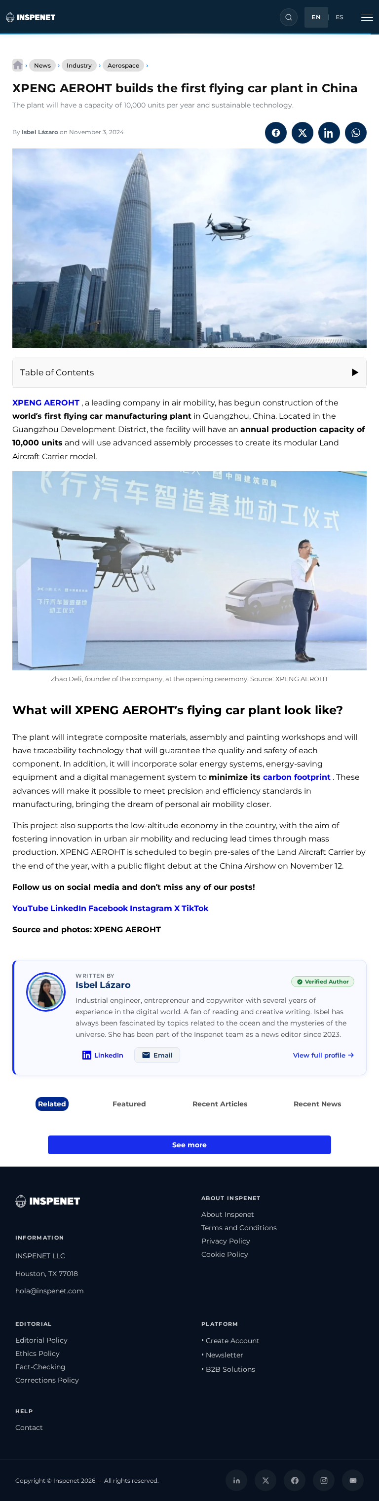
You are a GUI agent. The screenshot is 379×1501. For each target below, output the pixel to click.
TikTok (195, 908)
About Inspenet (227, 1214)
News (42, 65)
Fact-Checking (40, 1367)
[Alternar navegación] (367, 17)
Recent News (317, 1103)
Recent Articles (219, 1103)
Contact (29, 1427)
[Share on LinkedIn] (329, 133)
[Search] (289, 17)
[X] (265, 1480)
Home (17, 65)
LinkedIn (68, 908)
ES (340, 17)
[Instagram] (324, 1480)
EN (316, 17)
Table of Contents (57, 372)
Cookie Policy (224, 1254)
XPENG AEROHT (45, 402)
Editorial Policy (41, 1340)
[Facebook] (294, 1480)
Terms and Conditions (239, 1228)
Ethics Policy (37, 1353)
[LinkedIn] (236, 1480)
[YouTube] (353, 1480)
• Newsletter (222, 1355)
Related (52, 1103)
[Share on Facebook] (276, 133)
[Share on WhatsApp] (356, 133)
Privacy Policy (225, 1241)
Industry (79, 65)
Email (163, 1055)
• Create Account (230, 1341)
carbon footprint (297, 777)
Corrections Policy (47, 1380)
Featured (129, 1103)
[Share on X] (302, 133)
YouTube (30, 908)
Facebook (108, 908)
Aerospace (123, 65)
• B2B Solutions (228, 1369)
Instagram (151, 908)
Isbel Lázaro (40, 132)
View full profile (319, 1055)
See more (189, 1144)
